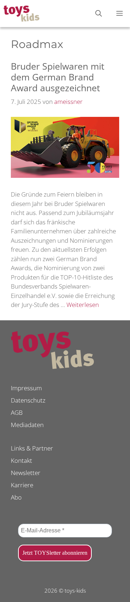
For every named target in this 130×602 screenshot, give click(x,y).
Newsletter (25, 473)
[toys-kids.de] (21, 13)
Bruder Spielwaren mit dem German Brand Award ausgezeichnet (57, 77)
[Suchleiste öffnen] (98, 13)
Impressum (26, 388)
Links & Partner (32, 448)
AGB (17, 412)
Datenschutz (28, 400)
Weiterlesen (82, 304)
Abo (16, 497)
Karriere (22, 485)
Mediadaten (27, 425)
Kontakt (21, 460)
